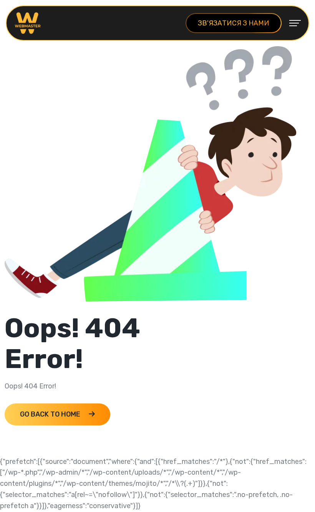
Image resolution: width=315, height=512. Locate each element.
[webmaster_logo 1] (27, 22)
